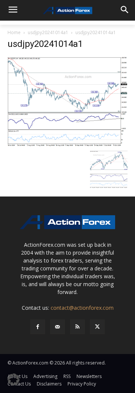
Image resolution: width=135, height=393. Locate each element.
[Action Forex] (68, 11)
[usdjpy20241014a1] (68, 101)
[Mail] (57, 327)
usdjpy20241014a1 (48, 32)
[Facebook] (37, 327)
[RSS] (77, 327)
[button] (13, 379)
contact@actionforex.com (82, 307)
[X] (97, 327)
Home (14, 32)
